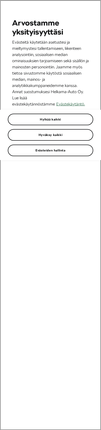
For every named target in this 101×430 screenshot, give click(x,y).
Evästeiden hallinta (50, 150)
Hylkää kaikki (50, 119)
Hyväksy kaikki (50, 134)
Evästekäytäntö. (70, 103)
